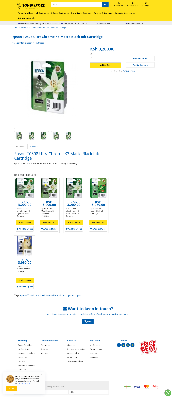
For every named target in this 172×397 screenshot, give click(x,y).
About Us (71, 345)
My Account (95, 345)
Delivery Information (76, 349)
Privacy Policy (73, 353)
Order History (96, 349)
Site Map (44, 353)
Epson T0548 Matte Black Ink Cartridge (97, 211)
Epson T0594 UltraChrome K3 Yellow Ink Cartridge (48, 212)
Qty (91, 54)
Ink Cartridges (42, 13)
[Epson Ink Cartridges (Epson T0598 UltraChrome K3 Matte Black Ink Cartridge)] (49, 88)
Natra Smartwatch (26, 18)
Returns (44, 349)
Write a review (129, 71)
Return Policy (73, 357)
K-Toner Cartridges (60, 13)
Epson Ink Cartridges (35, 43)
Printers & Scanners (103, 13)
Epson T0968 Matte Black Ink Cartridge (23, 268)
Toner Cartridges (25, 13)
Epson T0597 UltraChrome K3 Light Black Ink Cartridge (23, 212)
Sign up (88, 321)
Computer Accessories (125, 13)
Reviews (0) (34, 146)
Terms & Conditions (75, 361)
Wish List (94, 353)
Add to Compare (140, 65)
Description (21, 146)
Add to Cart (105, 65)
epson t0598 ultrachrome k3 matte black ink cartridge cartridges (50, 295)
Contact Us (45, 345)
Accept (11, 388)
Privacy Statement (24, 383)
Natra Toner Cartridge (81, 13)
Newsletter (95, 357)
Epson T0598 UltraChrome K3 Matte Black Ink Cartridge (43, 27)
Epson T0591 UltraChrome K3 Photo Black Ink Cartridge (72, 212)
